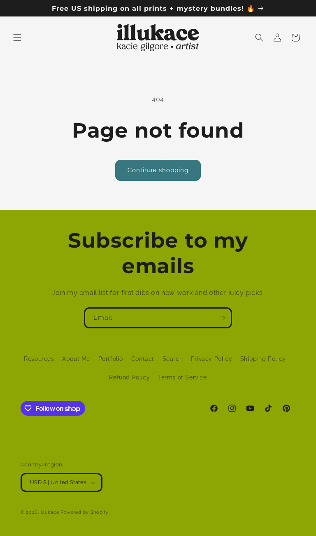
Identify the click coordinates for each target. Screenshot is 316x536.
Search (173, 359)
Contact (142, 359)
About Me (76, 359)
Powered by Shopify (84, 512)
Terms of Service (182, 377)
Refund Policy (129, 377)
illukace (50, 512)
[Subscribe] (222, 317)
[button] (17, 37)
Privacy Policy (211, 359)
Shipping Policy (263, 359)
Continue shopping (158, 170)
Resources (39, 359)
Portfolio (110, 359)
